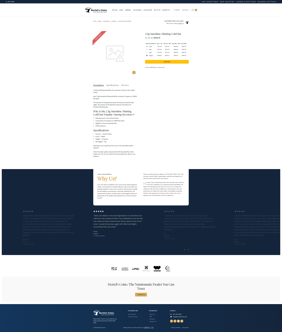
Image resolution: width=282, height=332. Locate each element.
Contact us (180, 23)
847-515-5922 (11, 1)
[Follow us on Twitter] (181, 321)
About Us (152, 314)
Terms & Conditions (175, 327)
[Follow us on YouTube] (178, 321)
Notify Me (167, 62)
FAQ (150, 317)
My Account (132, 314)
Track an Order (132, 317)
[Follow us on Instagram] (174, 321)
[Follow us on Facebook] (171, 321)
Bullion (114, 10)
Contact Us (166, 10)
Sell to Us (157, 10)
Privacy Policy (185, 327)
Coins (121, 10)
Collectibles (137, 10)
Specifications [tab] (112, 85)
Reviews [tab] (125, 85)
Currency (128, 10)
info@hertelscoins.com (180, 317)
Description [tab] (98, 85)
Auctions (152, 319)
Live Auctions (147, 10)
